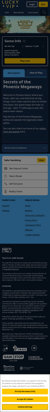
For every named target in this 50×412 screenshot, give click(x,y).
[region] (25, 393)
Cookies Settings (25, 407)
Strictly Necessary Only (25, 391)
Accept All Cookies (25, 399)
